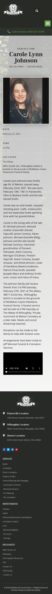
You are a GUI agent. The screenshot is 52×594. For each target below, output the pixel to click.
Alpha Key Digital (33, 590)
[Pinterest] (16, 449)
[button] (37, 11)
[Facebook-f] (4, 449)
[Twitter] (8, 449)
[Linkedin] (12, 449)
